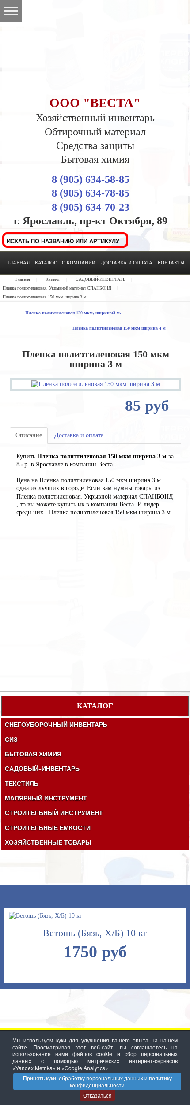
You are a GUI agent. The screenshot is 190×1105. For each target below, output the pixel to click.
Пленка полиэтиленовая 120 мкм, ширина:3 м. (73, 312)
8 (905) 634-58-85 (90, 179)
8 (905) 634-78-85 (90, 193)
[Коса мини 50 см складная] (76, 948)
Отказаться (97, 1095)
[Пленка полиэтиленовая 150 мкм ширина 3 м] (95, 384)
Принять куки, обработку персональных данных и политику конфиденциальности (97, 1081)
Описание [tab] (28, 435)
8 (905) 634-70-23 (90, 207)
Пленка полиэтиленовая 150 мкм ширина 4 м (119, 328)
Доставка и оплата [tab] (78, 435)
